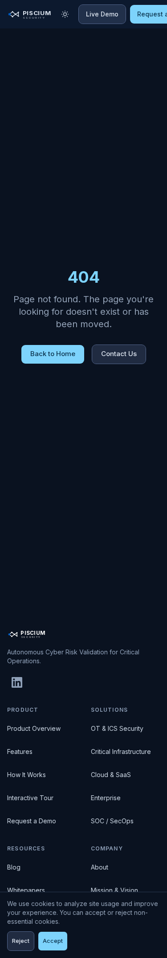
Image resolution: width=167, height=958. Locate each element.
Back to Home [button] (52, 353)
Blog (13, 867)
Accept (53, 941)
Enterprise (106, 798)
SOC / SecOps (112, 821)
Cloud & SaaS (111, 774)
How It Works (26, 774)
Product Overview (34, 728)
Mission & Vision (114, 890)
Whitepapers (26, 890)
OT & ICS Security (117, 728)
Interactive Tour (30, 798)
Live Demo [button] (102, 14)
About (99, 867)
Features (20, 751)
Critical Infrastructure (121, 751)
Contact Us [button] (119, 353)
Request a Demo (31, 821)
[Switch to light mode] (65, 14)
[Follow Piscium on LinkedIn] (17, 682)
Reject (20, 941)
